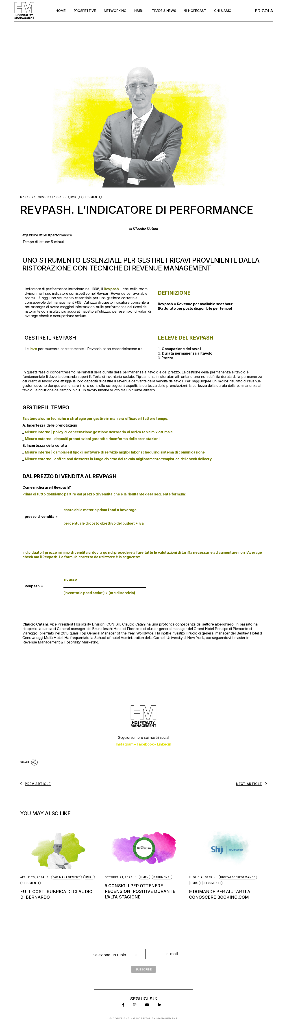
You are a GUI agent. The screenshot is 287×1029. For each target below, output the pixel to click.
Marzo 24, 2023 (32, 197)
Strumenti (91, 196)
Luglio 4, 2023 (200, 877)
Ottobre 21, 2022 (119, 877)
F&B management (66, 877)
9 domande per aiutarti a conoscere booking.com (219, 894)
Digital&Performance (237, 877)
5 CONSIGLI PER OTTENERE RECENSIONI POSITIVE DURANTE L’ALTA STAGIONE (140, 891)
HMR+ (74, 196)
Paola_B (56, 197)
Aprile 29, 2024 (32, 877)
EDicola (264, 10)
